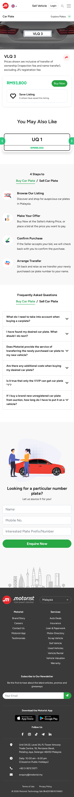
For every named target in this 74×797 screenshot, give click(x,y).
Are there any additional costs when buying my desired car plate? (33, 368)
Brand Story (18, 618)
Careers (18, 623)
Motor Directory (55, 633)
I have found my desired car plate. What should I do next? (31, 333)
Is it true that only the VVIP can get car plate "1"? (34, 383)
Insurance (55, 623)
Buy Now (59, 83)
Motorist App (18, 633)
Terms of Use (28, 786)
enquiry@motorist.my (31, 774)
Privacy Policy (45, 786)
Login (53, 5)
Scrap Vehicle (55, 638)
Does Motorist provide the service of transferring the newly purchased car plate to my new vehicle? (35, 351)
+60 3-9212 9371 (28, 768)
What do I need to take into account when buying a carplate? (33, 319)
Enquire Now (37, 544)
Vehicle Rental (55, 653)
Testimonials (18, 638)
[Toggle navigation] (69, 16)
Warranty (55, 663)
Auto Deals (55, 618)
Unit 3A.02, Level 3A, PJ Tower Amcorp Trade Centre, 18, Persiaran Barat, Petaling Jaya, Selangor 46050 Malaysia (40, 748)
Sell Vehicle (39, 5)
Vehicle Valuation (55, 658)
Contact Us (18, 628)
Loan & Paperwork (55, 628)
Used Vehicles (55, 648)
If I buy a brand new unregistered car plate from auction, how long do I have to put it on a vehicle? (35, 400)
